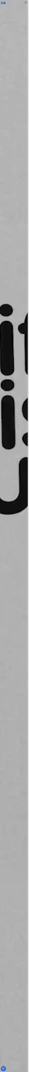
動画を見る (3, 1068)
